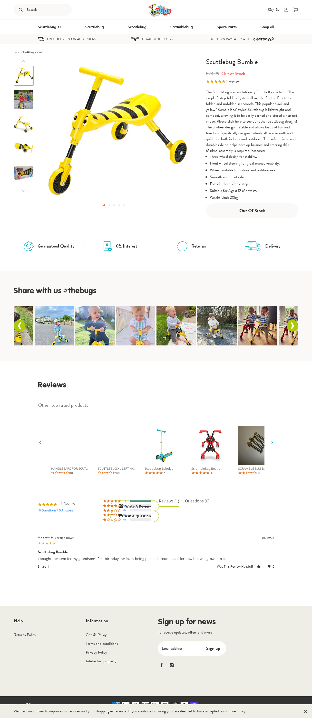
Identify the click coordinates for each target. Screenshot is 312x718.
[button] (104, 205)
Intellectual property (101, 661)
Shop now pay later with (229, 39)
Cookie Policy (96, 635)
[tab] (169, 503)
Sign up (213, 648)
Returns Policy (25, 635)
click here (234, 121)
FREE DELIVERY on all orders (71, 39)
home (17, 52)
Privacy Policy (96, 652)
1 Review (233, 81)
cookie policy (235, 711)
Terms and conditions (102, 643)
